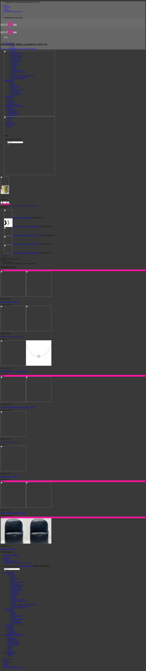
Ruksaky (14, 596)
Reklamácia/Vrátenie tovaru (13, 11)
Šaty (8, 649)
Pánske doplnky (16, 624)
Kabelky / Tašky (16, 588)
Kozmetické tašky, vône (19, 601)
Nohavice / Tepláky (13, 643)
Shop (6, 5)
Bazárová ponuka (10, 653)
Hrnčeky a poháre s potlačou (27, 49)
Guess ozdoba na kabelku (9, 442)
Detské (9, 656)
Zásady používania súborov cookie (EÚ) (17, 563)
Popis (6, 256)
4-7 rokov (10, 628)
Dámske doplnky (16, 590)
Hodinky (13, 598)
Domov (3, 49)
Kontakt (7, 10)
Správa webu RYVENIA (25, 566)
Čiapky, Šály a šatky (17, 599)
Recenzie (7, 7)
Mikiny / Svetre (12, 641)
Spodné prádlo (16, 587)
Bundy (13, 580)
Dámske (10, 654)
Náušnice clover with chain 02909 (12, 336)
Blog (5, 8)
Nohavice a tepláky (17, 585)
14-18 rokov (11, 632)
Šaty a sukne (15, 583)
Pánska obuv (15, 620)
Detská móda (8, 625)
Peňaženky (14, 591)
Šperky (13, 603)
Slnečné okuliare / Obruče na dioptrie (23, 604)
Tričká (13, 46)
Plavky (13, 577)
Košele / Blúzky (12, 640)
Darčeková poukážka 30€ (9, 476)
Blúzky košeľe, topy (17, 582)
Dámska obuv (15, 593)
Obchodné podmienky (11, 555)
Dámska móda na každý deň (13, 635)
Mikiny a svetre (16, 579)
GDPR (6, 560)
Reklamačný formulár (11, 561)
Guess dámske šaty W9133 (9, 302)
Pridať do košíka (5, 204)
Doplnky (10, 651)
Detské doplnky (12, 633)
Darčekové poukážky (18, 608)
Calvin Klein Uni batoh (8, 549)
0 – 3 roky (10, 627)
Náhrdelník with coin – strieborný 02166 (14, 371)
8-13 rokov (10, 630)
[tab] (74, 256)
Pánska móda (8, 609)
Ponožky (14, 595)
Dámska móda (11, 49)
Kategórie (10, 574)
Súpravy (10, 646)
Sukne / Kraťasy (12, 645)
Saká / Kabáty (11, 638)
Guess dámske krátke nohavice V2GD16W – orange (18, 407)
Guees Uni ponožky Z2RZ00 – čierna (13, 513)
